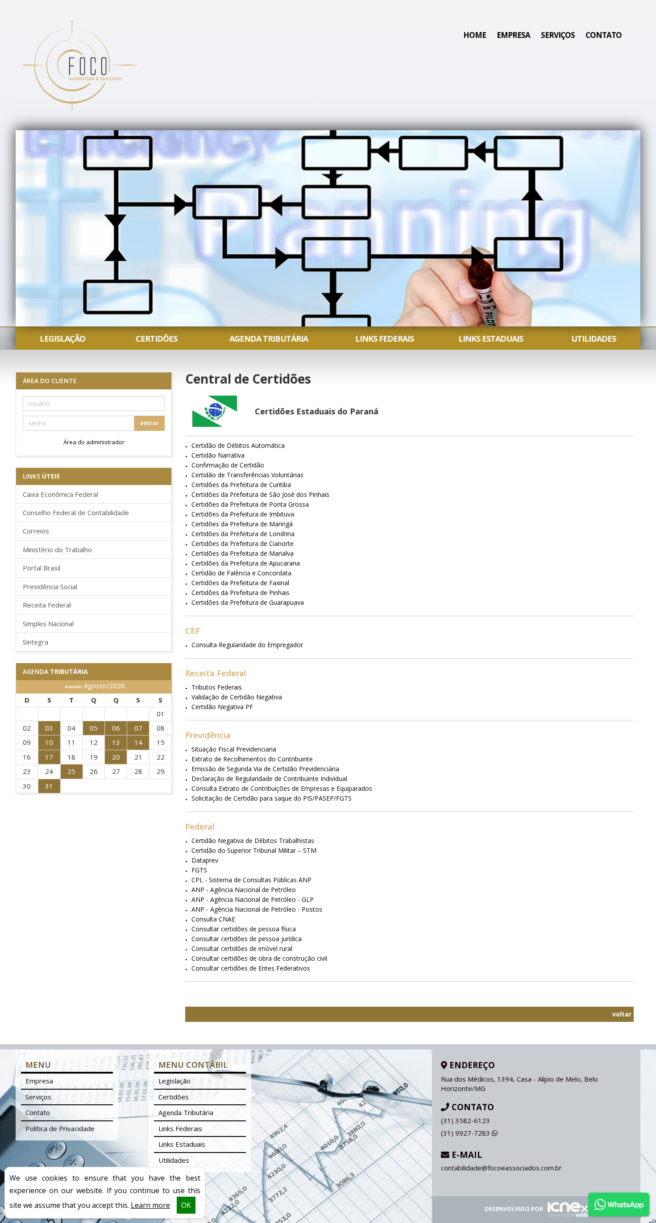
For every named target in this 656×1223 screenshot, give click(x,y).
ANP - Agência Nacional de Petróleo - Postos (256, 909)
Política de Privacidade (60, 1128)
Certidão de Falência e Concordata (241, 573)
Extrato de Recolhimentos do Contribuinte (252, 759)
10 (49, 742)
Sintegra (35, 641)
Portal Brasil (41, 567)
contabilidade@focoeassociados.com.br (501, 1167)
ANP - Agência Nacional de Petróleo (243, 889)
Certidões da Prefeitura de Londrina (243, 533)
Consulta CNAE (213, 919)
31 (49, 785)
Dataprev (204, 860)
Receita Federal (47, 604)
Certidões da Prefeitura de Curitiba (241, 484)
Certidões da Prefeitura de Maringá (242, 524)
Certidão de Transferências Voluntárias (247, 475)
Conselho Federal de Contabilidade (76, 512)
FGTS (199, 870)
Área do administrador (94, 442)
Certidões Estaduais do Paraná (316, 411)
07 (138, 727)
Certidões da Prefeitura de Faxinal (240, 582)
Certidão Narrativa (218, 455)
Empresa (513, 35)
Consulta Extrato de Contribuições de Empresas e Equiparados (281, 788)
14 (138, 742)
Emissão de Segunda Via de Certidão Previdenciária (265, 768)
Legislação (62, 338)
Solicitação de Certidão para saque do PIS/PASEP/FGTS (271, 798)
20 (116, 756)
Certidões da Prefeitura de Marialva (242, 553)
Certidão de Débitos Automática (238, 445)
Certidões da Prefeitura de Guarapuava (247, 602)
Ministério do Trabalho (57, 549)
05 (94, 727)
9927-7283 (466, 1132)
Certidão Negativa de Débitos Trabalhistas (252, 840)
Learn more (150, 1205)
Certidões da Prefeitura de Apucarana (245, 563)
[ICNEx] (566, 1209)
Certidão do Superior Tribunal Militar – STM (253, 850)
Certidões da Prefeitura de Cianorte (242, 543)
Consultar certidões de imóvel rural (241, 948)
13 (116, 742)
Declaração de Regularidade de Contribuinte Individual (269, 778)
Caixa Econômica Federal (60, 494)
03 (49, 727)
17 (49, 756)
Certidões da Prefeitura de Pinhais (240, 592)
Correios (36, 530)
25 (71, 771)
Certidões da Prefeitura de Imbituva (242, 514)
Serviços (558, 35)
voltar (620, 1014)
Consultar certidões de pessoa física (243, 929)
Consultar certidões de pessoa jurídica (246, 938)
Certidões (156, 338)
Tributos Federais (216, 687)
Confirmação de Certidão (227, 465)
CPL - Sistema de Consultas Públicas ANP (251, 880)
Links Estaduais (490, 338)
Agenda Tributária (268, 338)
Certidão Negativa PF (222, 706)
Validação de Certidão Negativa (236, 697)
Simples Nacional (48, 623)
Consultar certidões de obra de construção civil (259, 958)
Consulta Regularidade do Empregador (247, 644)
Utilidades (593, 338)
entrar (149, 423)
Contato (603, 35)
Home (474, 35)
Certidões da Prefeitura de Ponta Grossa (250, 504)
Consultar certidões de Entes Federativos (250, 968)
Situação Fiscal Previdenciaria (233, 749)
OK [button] (186, 1205)
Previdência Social (50, 586)
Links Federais (384, 338)
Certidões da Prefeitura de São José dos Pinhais (260, 494)
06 (116, 727)
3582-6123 (465, 1120)
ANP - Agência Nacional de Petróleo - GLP (252, 899)
